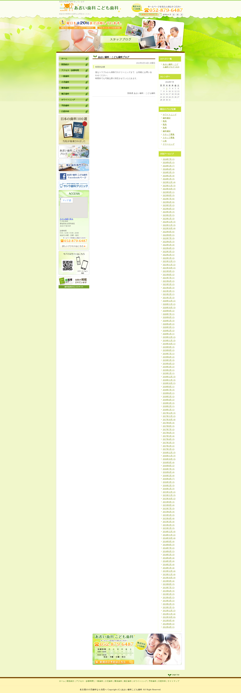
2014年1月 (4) (168, 568)
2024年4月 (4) (168, 169)
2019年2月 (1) (168, 370)
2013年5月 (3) (168, 594)
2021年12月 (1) (169, 261)
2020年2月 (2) (168, 331)
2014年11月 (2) (169, 535)
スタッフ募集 (168, 134)
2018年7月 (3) (168, 390)
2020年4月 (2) (168, 324)
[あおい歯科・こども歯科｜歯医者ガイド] (74, 288)
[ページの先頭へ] (176, 675)
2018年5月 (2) (168, 397)
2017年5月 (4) (168, 436)
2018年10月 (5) (169, 383)
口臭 (165, 141)
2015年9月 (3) (168, 502)
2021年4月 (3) (168, 288)
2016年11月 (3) (169, 456)
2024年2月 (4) (168, 176)
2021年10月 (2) (169, 268)
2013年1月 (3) (168, 607)
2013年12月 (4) (169, 571)
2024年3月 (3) (168, 172)
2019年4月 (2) (168, 364)
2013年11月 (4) (169, 574)
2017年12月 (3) (169, 413)
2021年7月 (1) (168, 278)
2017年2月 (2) (168, 446)
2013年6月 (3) (168, 591)
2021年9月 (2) (168, 271)
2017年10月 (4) (169, 420)
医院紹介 (70, 681)
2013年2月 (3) (168, 604)
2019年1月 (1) (168, 373)
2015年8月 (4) (168, 505)
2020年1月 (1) (168, 334)
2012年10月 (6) (169, 617)
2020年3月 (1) (168, 327)
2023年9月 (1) (168, 192)
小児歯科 (109, 681)
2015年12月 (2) (169, 492)
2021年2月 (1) (168, 294)
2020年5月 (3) (168, 321)
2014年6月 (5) (168, 551)
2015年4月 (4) (168, 518)
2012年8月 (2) (168, 624)
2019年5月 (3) (168, 360)
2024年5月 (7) (168, 166)
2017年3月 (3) (168, 443)
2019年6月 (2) (168, 357)
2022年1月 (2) (168, 258)
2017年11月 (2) (169, 416)
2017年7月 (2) (168, 429)
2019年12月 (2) (169, 337)
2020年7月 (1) (168, 314)
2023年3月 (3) (168, 212)
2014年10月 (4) (169, 538)
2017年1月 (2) (168, 449)
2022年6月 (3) (168, 242)
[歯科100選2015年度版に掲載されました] (74, 144)
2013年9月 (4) (168, 581)
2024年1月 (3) (168, 179)
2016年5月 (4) (168, 476)
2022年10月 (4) (169, 228)
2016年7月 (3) (168, 469)
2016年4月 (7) (168, 479)
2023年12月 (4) (169, 182)
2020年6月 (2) (168, 317)
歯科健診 (167, 118)
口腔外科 (162, 681)
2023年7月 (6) (168, 199)
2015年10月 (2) (169, 499)
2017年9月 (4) (168, 423)
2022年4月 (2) (168, 248)
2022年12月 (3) (169, 222)
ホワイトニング (169, 115)
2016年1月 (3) (168, 489)
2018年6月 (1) (168, 393)
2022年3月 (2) (168, 252)
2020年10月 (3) (169, 308)
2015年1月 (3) (168, 528)
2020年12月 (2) (169, 301)
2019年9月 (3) (168, 347)
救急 (165, 121)
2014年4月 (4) (168, 558)
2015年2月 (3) (168, 525)
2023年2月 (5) (168, 215)
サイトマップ (173, 681)
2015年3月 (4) (168, 522)
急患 (165, 128)
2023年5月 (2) (168, 205)
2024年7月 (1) (168, 159)
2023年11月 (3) (169, 186)
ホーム (62, 681)
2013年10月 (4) (169, 578)
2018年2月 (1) (168, 406)
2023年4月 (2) (168, 209)
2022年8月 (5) (168, 235)
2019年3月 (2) (168, 367)
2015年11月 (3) (169, 495)
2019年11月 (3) (169, 341)
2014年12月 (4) (169, 532)
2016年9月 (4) (168, 462)
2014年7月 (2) (168, 548)
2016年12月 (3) (169, 453)
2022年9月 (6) (168, 232)
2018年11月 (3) (169, 380)
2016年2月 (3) (168, 485)
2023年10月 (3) (169, 189)
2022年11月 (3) (169, 225)
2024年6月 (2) (168, 162)
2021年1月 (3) (168, 298)
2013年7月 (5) (168, 588)
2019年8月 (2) (168, 350)
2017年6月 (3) (168, 433)
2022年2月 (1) (168, 255)
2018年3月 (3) (168, 403)
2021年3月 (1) (168, 291)
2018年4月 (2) (168, 400)
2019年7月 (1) (168, 354)
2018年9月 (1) (168, 387)
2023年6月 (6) (168, 202)
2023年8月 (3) (168, 195)
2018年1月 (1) (168, 410)
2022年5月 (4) (168, 245)
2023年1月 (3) (168, 219)
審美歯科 (118, 681)
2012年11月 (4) (169, 614)
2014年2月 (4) (168, 565)
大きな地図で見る (66, 219)
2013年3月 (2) (168, 601)
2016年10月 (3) (169, 459)
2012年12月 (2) (169, 611)
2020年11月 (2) (169, 304)
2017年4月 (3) (168, 439)
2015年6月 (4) (168, 512)
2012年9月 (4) (168, 621)
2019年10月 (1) (169, 344)
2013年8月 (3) (168, 584)
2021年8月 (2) (168, 275)
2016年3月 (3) (168, 482)
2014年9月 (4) (168, 541)
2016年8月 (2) (168, 466)
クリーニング (168, 144)
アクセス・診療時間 (85, 681)
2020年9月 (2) (168, 311)
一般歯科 (99, 681)
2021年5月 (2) (168, 284)
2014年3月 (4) (168, 561)
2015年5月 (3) (168, 515)
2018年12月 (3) (169, 377)
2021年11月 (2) (169, 265)
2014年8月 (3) (168, 545)
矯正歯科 (128, 681)
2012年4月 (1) (168, 627)
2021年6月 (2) (168, 281)
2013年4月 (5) (168, 597)
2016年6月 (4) (168, 472)
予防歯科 (152, 681)
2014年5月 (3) (168, 555)
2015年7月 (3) (168, 509)
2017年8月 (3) (168, 426)
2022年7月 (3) (168, 238)
